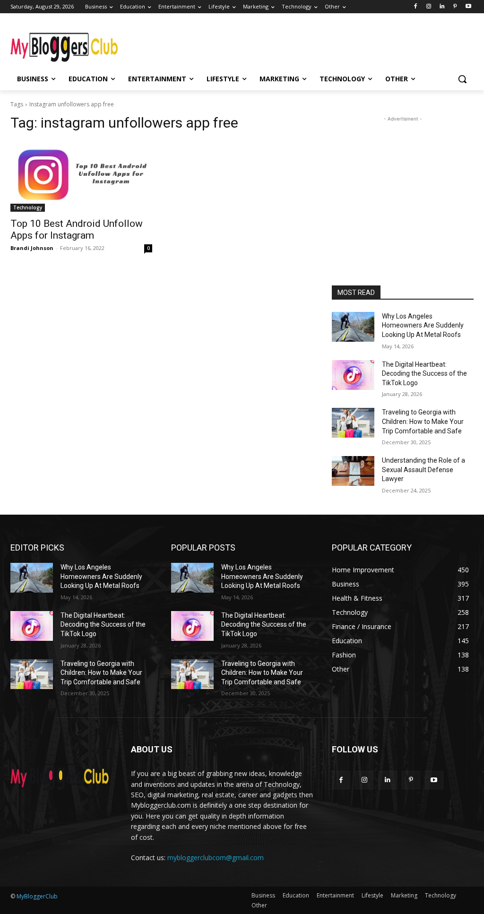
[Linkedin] (442, 6)
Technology (27, 207)
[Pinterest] (454, 6)
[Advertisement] (232, 43)
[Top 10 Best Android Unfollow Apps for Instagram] (81, 176)
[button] (462, 79)
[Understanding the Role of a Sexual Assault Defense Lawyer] (353, 471)
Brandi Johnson (31, 247)
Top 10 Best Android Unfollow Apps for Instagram (76, 229)
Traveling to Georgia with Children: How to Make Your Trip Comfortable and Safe (423, 421)
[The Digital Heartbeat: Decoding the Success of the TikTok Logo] (353, 375)
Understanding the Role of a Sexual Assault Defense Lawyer (423, 470)
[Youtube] (468, 6)
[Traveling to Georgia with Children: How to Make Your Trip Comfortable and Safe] (353, 423)
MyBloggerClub (37, 896)
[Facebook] (415, 6)
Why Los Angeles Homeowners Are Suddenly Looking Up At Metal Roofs (423, 325)
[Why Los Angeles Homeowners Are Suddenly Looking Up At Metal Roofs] (353, 327)
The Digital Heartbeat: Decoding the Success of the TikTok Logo (424, 374)
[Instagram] (429, 6)
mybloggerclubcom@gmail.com (215, 857)
